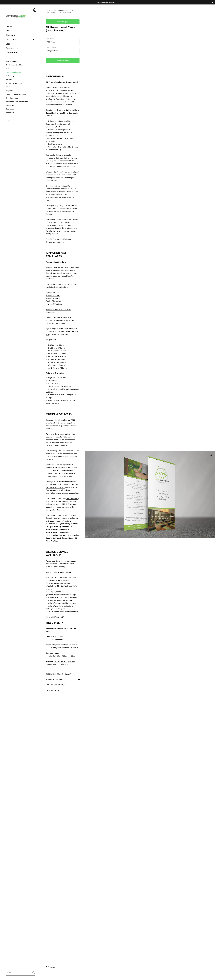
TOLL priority (72, 498)
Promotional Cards (61, 10)
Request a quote (62, 22)
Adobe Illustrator (53, 295)
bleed (55, 380)
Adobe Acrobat (52, 292)
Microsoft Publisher (54, 304)
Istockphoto (51, 586)
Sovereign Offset (53, 127)
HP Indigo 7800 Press (55, 487)
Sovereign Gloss (52, 124)
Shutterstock (62, 586)
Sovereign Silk (66, 124)
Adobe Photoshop (53, 301)
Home (48, 10)
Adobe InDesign (53, 298)
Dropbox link (63, 331)
